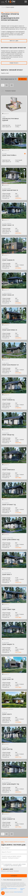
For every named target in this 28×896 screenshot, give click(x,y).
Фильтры (23, 79)
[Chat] (3, 893)
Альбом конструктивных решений (10, 119)
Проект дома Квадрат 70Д (10, 784)
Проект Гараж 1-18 (8, 225)
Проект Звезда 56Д (8, 435)
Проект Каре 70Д (7, 749)
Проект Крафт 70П (7, 679)
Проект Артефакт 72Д (9, 504)
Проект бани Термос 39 (9, 330)
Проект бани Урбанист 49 (10, 365)
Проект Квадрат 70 (8, 644)
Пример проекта (14, 63)
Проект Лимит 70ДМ (8, 609)
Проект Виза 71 (7, 574)
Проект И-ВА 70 (6, 714)
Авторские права (22, 889)
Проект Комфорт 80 (8, 819)
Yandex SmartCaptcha (18, 891)
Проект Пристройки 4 (9, 155)
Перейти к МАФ (5, 73)
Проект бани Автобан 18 (10, 190)
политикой (15, 864)
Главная (3, 7)
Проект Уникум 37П (8, 260)
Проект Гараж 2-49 (8, 295)
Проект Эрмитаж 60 (8, 470)
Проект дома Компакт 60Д (10, 539)
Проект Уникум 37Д (8, 400)
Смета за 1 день (14, 40)
